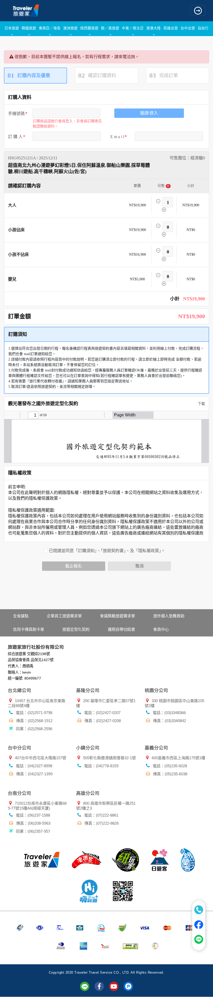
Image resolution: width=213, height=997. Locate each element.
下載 (201, 404)
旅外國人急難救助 (168, 616)
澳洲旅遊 (70, 27)
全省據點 (21, 616)
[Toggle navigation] (198, 10)
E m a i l (117, 136)
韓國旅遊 (29, 27)
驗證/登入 (149, 113)
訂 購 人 (15, 136)
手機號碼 (16, 113)
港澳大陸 (153, 27)
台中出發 (188, 27)
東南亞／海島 (50, 27)
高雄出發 (170, 27)
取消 (139, 566)
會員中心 (161, 629)
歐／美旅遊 (110, 27)
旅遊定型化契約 (76, 629)
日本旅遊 (11, 27)
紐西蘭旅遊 (89, 27)
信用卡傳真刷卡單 (28, 629)
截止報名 (73, 566)
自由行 (203, 27)
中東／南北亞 (133, 27)
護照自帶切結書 (121, 629)
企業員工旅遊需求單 (64, 616)
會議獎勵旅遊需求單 (117, 616)
